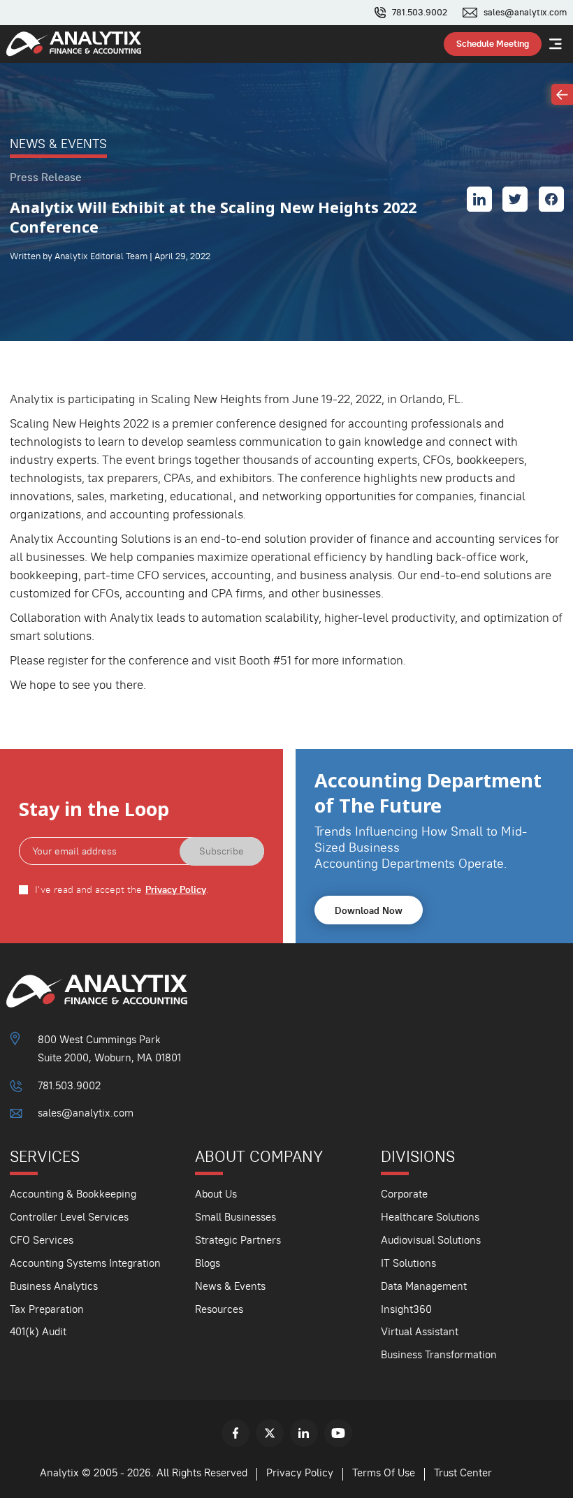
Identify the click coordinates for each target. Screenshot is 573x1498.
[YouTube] (338, 1433)
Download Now (368, 910)
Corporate (404, 1193)
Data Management (424, 1286)
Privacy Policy (175, 890)
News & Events (230, 1286)
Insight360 (406, 1309)
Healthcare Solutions (430, 1216)
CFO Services (41, 1239)
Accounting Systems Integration (85, 1263)
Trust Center (463, 1472)
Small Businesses (235, 1216)
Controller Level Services (69, 1216)
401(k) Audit (38, 1331)
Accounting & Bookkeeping (73, 1193)
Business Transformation (439, 1354)
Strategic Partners (238, 1239)
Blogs (207, 1263)
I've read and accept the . (122, 890)
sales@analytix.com (525, 12)
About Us (216, 1193)
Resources (219, 1309)
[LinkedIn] (304, 1433)
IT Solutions (408, 1263)
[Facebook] (235, 1433)
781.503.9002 (419, 12)
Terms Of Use (383, 1472)
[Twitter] (270, 1433)
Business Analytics (54, 1286)
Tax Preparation (47, 1309)
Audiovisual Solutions (431, 1239)
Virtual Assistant (419, 1331)
